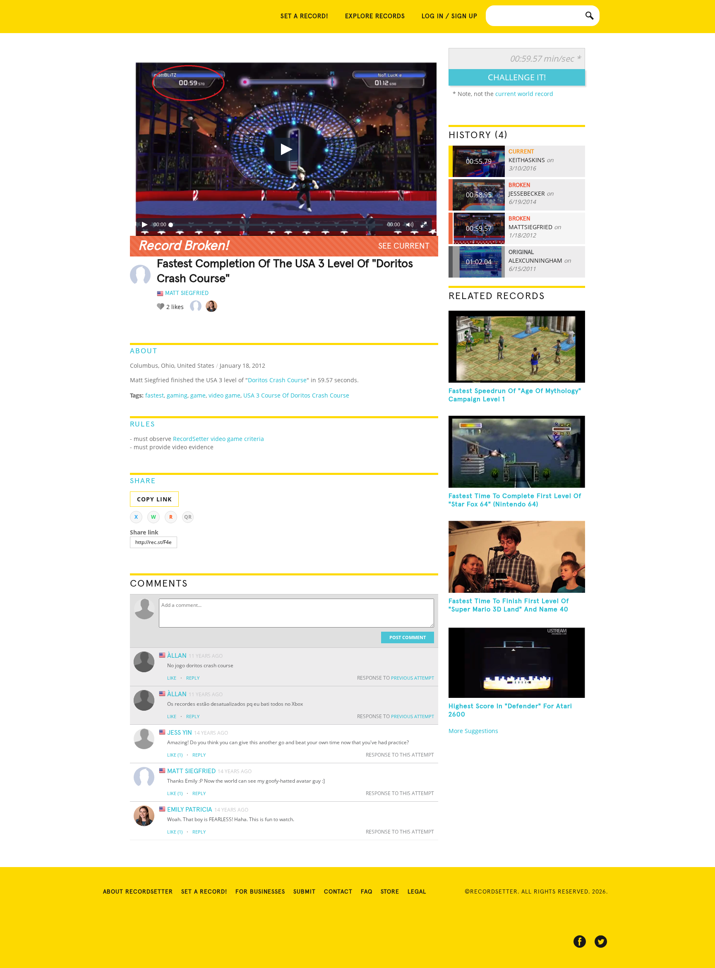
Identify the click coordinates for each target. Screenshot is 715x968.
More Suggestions (473, 731)
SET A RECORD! (305, 16)
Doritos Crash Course (277, 380)
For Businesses (260, 892)
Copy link (154, 499)
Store (390, 892)
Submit (304, 892)
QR (188, 516)
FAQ (366, 892)
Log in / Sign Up (449, 16)
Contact (338, 892)
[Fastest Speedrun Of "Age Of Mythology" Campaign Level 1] (516, 347)
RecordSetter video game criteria (218, 439)
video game (224, 395)
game (198, 395)
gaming (177, 395)
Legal (417, 892)
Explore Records (375, 16)
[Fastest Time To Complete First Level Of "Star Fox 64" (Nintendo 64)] (516, 452)
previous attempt (412, 678)
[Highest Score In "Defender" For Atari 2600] (516, 662)
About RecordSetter (138, 892)
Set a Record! (204, 892)
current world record (524, 94)
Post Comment (407, 637)
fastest (154, 395)
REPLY (192, 678)
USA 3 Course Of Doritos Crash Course (296, 395)
